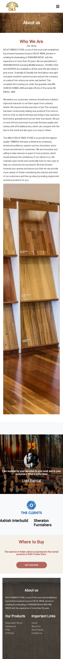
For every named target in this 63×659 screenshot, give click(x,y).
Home (34, 622)
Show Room (37, 629)
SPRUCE (7, 633)
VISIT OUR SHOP (31, 565)
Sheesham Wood (12, 622)
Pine (5, 629)
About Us (36, 625)
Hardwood (8, 625)
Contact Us (37, 633)
